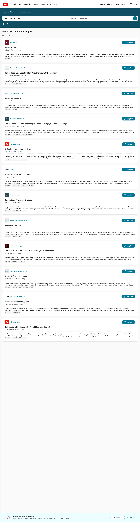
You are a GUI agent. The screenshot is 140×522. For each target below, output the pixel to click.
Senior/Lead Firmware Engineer (19, 200)
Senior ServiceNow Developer (18, 174)
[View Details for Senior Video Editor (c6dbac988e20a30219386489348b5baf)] (70, 101)
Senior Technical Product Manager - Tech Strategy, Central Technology (36, 123)
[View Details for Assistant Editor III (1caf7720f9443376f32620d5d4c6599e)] (70, 228)
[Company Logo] (7, 42)
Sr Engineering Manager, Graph (18, 149)
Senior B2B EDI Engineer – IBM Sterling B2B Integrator (29, 250)
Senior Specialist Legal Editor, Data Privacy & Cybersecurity (31, 73)
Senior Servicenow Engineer (17, 301)
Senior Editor (10, 47)
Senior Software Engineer (16, 276)
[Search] (135, 18)
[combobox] (33, 18)
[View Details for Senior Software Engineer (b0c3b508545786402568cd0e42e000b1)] (70, 279)
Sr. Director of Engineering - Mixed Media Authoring (27, 327)
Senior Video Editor (13, 98)
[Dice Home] (5, 4)
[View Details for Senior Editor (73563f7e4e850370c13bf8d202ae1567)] (70, 50)
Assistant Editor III (13, 225)
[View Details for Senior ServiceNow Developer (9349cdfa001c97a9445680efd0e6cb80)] (70, 177)
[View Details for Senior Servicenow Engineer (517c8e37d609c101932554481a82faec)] (70, 304)
